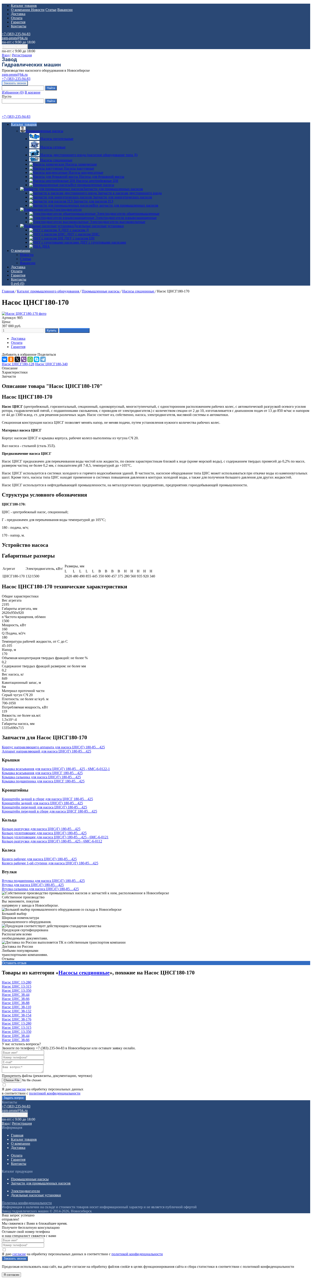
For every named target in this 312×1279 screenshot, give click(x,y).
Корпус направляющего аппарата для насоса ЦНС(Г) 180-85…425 (53, 747)
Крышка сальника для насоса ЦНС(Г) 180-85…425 (41, 777)
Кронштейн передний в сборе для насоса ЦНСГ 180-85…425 (49, 811)
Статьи (50, 10)
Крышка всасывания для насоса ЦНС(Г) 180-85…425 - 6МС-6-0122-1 (56, 769)
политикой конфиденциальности (54, 1093)
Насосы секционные (138, 291)
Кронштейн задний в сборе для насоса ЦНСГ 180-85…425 (47, 799)
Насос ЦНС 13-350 (16, 990)
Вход (6, 55)
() (13, 92)
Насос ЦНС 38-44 (15, 995)
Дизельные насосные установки (99, 226)
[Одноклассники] (11, 359)
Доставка (18, 14)
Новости (38, 10)
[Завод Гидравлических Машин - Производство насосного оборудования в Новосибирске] (31, 66)
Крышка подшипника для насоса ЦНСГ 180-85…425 (43, 781)
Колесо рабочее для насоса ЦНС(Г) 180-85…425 (39, 859)
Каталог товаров (24, 6)
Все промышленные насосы (92, 185)
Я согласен (11, 1274)
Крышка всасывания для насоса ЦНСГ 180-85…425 (42, 773)
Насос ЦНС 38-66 (15, 999)
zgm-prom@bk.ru (15, 38)
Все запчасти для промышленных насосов (125, 205)
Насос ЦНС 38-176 (16, 1019)
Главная (8, 291)
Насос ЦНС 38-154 (16, 1015)
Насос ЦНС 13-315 (16, 986)
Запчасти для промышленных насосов (113, 189)
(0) (17, 283)
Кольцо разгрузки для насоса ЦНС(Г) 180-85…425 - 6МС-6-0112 (52, 841)
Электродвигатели (67, 209)
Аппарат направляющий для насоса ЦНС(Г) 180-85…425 (46, 751)
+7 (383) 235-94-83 (16, 34)
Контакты (18, 26)
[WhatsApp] (30, 359)
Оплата (16, 18)
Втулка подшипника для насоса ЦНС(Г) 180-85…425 (43, 881)
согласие (19, 1089)
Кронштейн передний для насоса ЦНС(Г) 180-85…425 (44, 807)
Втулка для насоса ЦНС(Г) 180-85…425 (33, 885)
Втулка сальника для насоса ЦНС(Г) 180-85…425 (40, 889)
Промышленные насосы (44, 131)
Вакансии (65, 10)
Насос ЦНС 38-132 (16, 1011)
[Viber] (23, 359)
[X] (17, 359)
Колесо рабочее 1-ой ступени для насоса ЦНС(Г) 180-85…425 (50, 863)
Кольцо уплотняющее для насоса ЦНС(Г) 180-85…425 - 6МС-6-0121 (55, 837)
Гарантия (18, 22)
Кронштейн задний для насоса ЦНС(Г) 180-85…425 (42, 803)
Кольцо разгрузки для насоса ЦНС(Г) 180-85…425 (41, 829)
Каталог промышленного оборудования (48, 291)
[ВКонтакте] (4, 359)
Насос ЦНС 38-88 (15, 1003)
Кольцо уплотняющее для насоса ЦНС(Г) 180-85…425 (44, 833)
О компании (21, 10)
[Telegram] (43, 359)
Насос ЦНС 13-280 (16, 982)
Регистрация (22, 55)
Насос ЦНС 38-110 (16, 1007)
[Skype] (36, 359)
